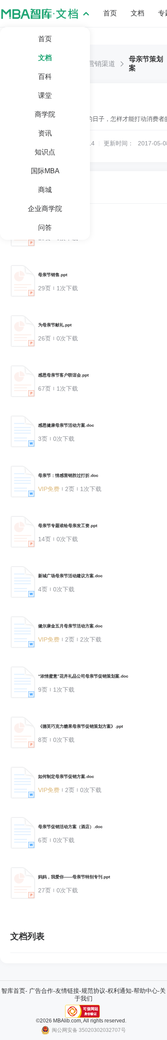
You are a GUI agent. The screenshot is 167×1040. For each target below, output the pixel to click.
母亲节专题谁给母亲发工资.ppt (67, 525)
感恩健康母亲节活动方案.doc (66, 425)
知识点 (45, 152)
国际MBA (45, 171)
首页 (45, 38)
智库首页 (13, 990)
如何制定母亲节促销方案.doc (66, 776)
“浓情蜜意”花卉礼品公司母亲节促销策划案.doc (83, 676)
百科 (45, 76)
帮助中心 (146, 990)
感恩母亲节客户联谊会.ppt (63, 375)
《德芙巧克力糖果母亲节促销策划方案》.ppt (80, 726)
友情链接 (67, 990)
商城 (45, 189)
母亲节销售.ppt (52, 274)
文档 (45, 57)
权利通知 (119, 990)
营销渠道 (101, 63)
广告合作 (41, 990)
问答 (45, 227)
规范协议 (93, 990)
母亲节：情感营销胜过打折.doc (68, 475)
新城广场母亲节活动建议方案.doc (70, 575)
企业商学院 (45, 208)
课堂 (45, 95)
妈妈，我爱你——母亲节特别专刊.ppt (74, 876)
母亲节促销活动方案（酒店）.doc (70, 826)
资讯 (45, 133)
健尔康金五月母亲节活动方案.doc (70, 626)
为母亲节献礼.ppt (55, 325)
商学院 (45, 114)
